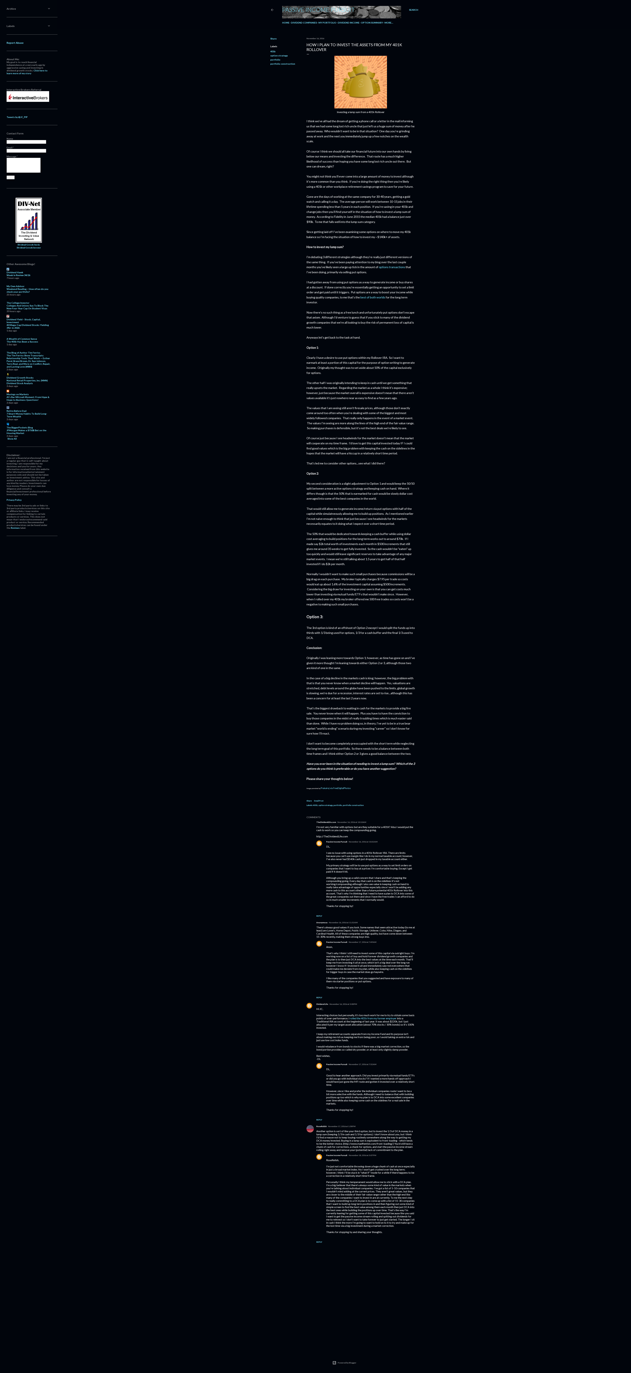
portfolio (275, 59)
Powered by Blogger (347, 1362)
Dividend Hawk (15, 272)
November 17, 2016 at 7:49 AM (362, 942)
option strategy (279, 55)
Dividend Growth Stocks (29, 245)
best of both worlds (372, 297)
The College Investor (18, 302)
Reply (319, 916)
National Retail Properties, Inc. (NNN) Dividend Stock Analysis (27, 382)
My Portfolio (327, 22)
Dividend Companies (304, 22)
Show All (12, 438)
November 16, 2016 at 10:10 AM (351, 822)
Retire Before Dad (16, 410)
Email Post (319, 801)
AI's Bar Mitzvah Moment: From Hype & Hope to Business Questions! (28, 398)
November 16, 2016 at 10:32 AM (363, 841)
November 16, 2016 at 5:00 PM (343, 1004)
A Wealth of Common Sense (22, 338)
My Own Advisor (15, 286)
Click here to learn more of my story (27, 72)
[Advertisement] (360, 1321)
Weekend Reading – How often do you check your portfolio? (27, 290)
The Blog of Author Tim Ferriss (23, 352)
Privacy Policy (14, 499)
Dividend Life (322, 1004)
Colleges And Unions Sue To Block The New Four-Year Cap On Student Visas (27, 307)
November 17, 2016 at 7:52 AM (362, 1064)
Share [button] (273, 38)
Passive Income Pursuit (318, 9)
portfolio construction (282, 63)
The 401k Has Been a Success (22, 341)
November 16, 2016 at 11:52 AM (343, 922)
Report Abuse (15, 42)
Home (285, 22)
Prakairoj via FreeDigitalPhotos (336, 788)
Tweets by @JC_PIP (17, 117)
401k (273, 51)
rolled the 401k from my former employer (373, 1018)
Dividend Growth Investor (29, 248)
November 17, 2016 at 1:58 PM (341, 1126)
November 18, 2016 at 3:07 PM (362, 1155)
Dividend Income (348, 22)
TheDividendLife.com (326, 822)
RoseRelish (321, 1126)
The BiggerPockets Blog (20, 427)
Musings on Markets (18, 394)
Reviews (15, 527)
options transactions (392, 267)
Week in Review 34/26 (18, 275)
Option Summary (372, 22)
